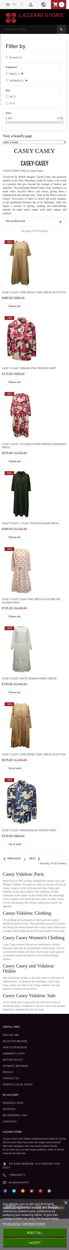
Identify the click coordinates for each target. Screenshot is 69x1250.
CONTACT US (11, 1078)
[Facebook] (5, 1190)
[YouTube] (31, 1190)
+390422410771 (17, 1175)
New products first (34, 222)
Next (35, 858)
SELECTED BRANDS (15, 1041)
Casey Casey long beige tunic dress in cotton (34, 292)
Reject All (34, 1233)
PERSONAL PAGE (13, 1103)
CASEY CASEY (34, 151)
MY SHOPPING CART (15, 1115)
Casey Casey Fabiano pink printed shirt (29, 368)
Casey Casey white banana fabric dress (29, 678)
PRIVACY (8, 1072)
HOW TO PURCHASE (15, 1047)
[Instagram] (49, 1190)
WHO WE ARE (11, 1035)
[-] (6, 122)
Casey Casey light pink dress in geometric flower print (31, 601)
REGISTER (9, 1109)
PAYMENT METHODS (15, 1066)
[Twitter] (14, 1190)
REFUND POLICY (13, 1059)
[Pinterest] (40, 1190)
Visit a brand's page (17, 136)
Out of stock (14, 768)
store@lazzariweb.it (19, 1182)
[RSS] (23, 1190)
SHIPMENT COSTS (14, 1053)
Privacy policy (11, 1223)
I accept (34, 1243)
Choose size (14, 306)
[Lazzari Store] (34, 17)
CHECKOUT (10, 1121)
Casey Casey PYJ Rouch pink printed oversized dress (34, 446)
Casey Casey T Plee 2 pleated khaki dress (30, 523)
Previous (11, 858)
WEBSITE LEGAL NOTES (18, 1084)
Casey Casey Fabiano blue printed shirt (29, 830)
